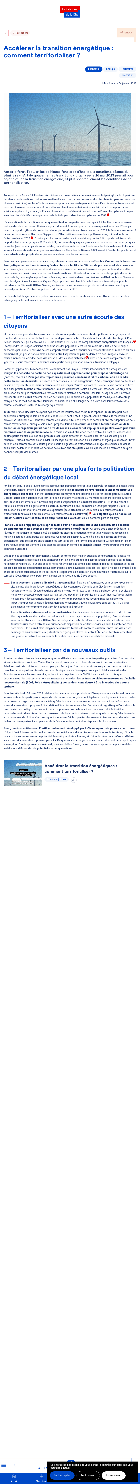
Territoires (127, 69)
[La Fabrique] (70, 10)
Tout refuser (88, 1475)
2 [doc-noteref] (31, 238)
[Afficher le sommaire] (3, 1465)
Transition (127, 75)
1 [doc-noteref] (108, 215)
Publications (22, 33)
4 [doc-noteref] (86, 357)
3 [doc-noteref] (134, 341)
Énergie (110, 69)
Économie (94, 69)
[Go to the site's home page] (5, 33)
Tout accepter (62, 1475)
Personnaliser (114, 1475)
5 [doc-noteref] (89, 513)
